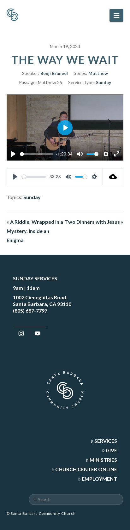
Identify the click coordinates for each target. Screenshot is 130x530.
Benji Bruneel (54, 73)
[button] (116, 15)
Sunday (103, 82)
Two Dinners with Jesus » (94, 222)
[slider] (37, 154)
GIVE (111, 450)
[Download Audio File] (113, 176)
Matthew (98, 73)
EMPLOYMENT (99, 479)
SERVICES (105, 441)
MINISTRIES (103, 460)
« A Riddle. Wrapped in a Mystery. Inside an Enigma (35, 231)
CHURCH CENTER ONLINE (86, 469)
